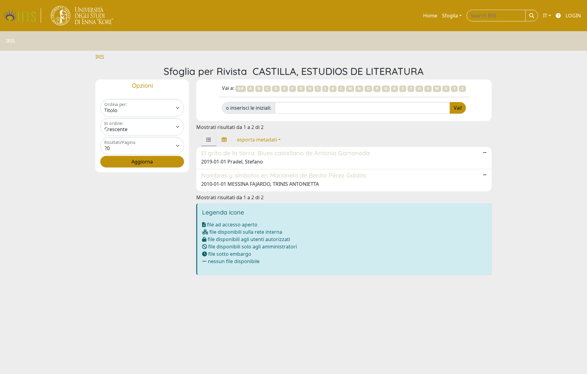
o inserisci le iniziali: (248, 108)
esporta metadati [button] (257, 139)
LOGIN (573, 15)
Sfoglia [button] (450, 15)
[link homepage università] (82, 16)
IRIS (99, 56)
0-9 (240, 88)
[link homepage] (22, 15)
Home (430, 15)
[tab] (208, 139)
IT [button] (545, 15)
